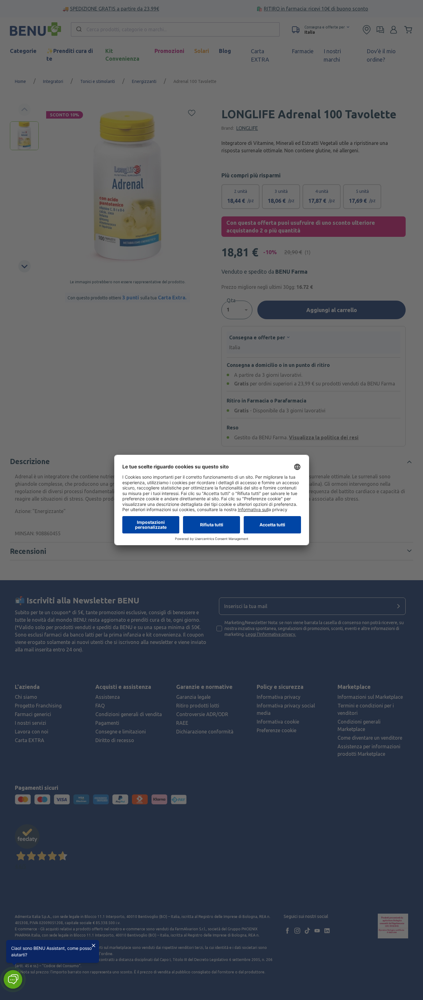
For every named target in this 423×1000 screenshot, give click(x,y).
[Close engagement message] (93, 945)
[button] (13, 979)
